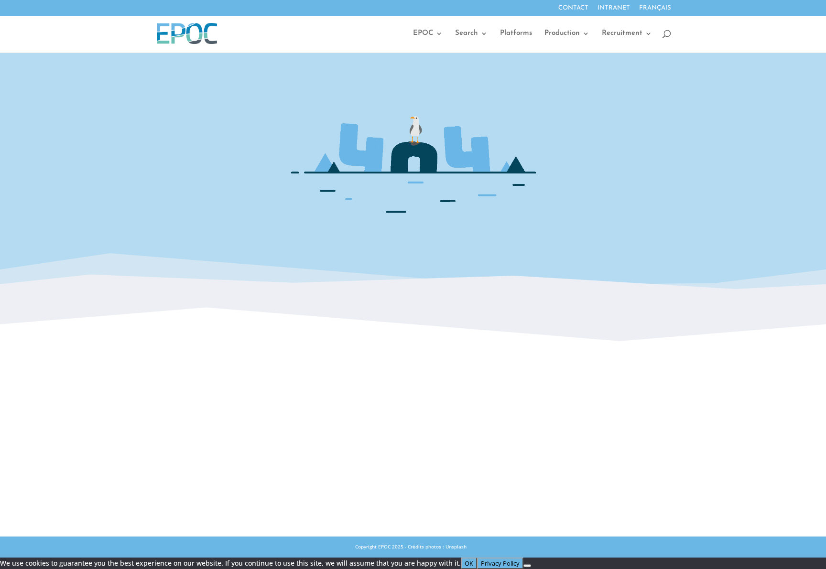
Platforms (516, 33)
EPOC (423, 33)
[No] (527, 565)
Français (655, 8)
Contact (573, 8)
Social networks (413, 418)
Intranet (614, 8)
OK (469, 563)
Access (413, 397)
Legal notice (413, 439)
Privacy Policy (412, 460)
